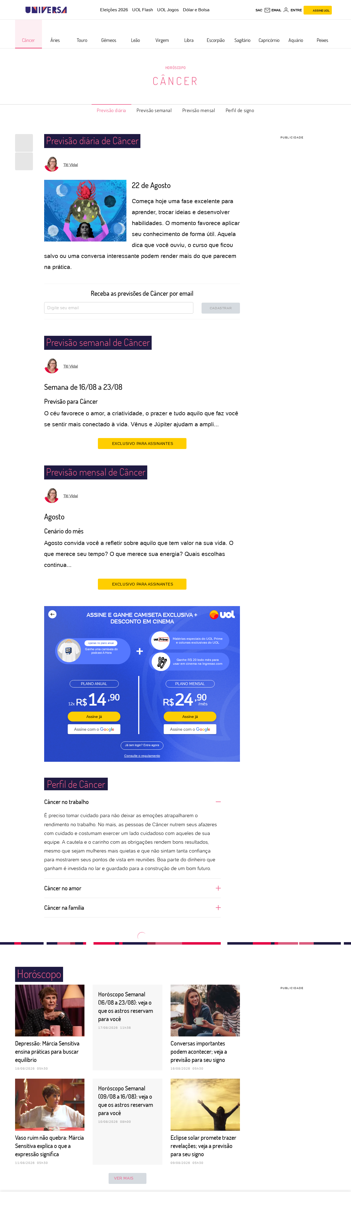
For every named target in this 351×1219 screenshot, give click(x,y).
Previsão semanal (154, 110)
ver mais (124, 1178)
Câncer (175, 80)
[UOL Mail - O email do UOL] (272, 10)
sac (259, 10)
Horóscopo (175, 67)
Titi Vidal (70, 165)
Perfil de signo (240, 110)
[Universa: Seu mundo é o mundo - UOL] (46, 10)
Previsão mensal (198, 110)
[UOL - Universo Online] (71, 10)
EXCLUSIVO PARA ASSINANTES (142, 443)
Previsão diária (111, 110)
